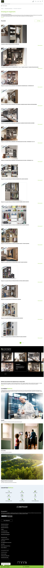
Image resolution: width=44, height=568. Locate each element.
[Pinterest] (23, 562)
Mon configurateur (7, 520)
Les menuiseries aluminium (5, 532)
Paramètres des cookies (4, 557)
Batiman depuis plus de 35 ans (5, 545)
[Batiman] (2, 1)
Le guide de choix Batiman (5, 539)
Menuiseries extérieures (5, 524)
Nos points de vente (4, 537)
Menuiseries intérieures (4, 527)
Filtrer (39, 20)
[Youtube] (26, 562)
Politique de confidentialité (5, 555)
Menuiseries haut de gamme (5, 534)
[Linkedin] (21, 562)
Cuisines (2, 529)
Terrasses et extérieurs (4, 525)
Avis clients (2, 544)
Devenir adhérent (4, 547)
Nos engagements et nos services (6, 542)
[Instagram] (19, 562)
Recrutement (3, 540)
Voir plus (2, 17)
